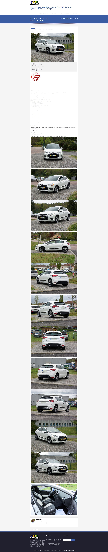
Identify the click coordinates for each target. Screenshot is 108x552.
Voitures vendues (41, 31)
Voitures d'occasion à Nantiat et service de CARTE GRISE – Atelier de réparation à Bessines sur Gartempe (50, 8)
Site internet (34, 550)
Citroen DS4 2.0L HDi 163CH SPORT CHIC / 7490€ (70, 18)
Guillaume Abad (34, 31)
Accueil (61, 18)
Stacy (66, 550)
